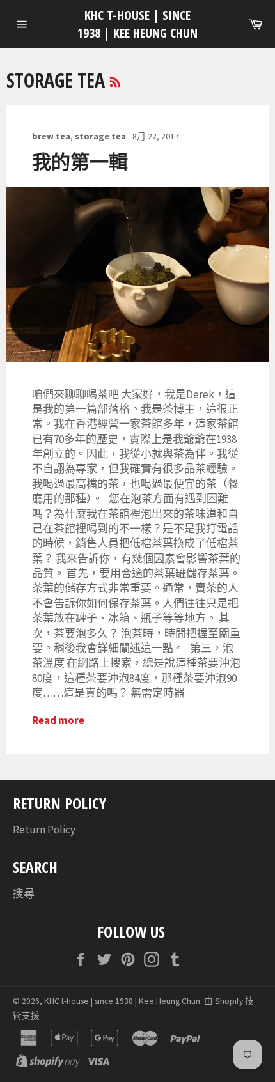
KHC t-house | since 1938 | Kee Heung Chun (137, 24)
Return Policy (44, 830)
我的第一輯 (80, 162)
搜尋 (24, 893)
